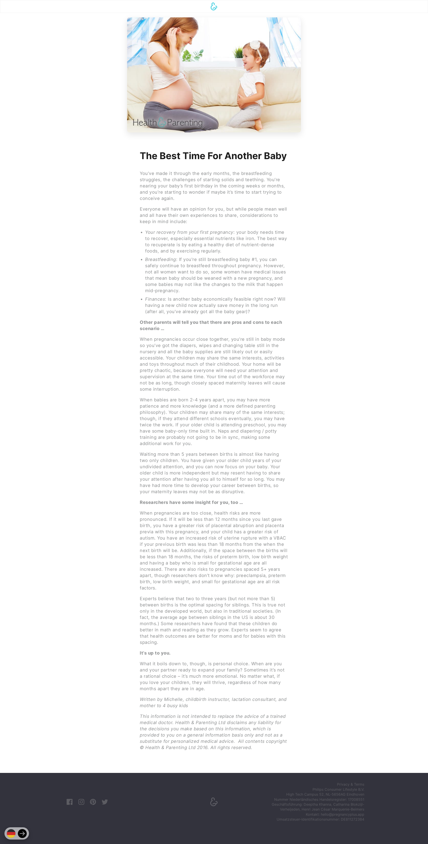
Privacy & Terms (350, 784)
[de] (11, 833)
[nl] (22, 833)
